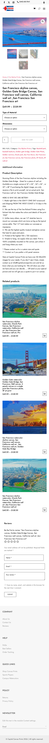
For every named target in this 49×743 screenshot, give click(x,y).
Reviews (6, 626)
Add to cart (27, 140)
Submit (10, 594)
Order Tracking (8, 652)
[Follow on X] (9, 2)
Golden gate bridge (23, 151)
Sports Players (8, 674)
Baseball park (41, 148)
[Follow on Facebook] (4, 2)
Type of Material (10, 112)
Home (5, 77)
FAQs (5, 645)
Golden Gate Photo (37, 151)
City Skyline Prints (14, 77)
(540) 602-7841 (24, 2)
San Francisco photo (28, 158)
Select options (45, 336)
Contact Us (7, 622)
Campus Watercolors (10, 678)
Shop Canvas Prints (10, 671)
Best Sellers (7, 648)
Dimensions (7, 123)
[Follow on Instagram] (13, 2)
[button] (43, 21)
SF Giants (39, 158)
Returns (5, 697)
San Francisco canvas (12, 158)
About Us (6, 619)
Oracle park (19, 154)
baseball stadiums (9, 151)
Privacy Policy (8, 701)
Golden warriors (8, 154)
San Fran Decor (29, 154)
